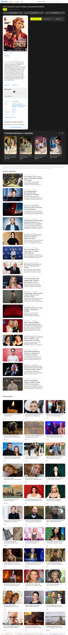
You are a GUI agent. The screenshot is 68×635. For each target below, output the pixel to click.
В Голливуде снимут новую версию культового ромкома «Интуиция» (33, 178)
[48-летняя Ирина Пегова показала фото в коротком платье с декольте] (34, 473)
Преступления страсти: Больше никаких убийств (41, 157)
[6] (16, 93)
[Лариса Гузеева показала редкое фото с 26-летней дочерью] (55, 410)
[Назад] (59, 133)
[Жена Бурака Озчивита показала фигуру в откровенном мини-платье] (13, 579)
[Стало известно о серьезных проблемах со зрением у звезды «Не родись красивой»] (34, 579)
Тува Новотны (15, 104)
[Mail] (2, 1)
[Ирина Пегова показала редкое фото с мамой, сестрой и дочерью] (55, 452)
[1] (5, 93)
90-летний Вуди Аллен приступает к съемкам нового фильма (31, 251)
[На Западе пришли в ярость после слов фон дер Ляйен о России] (34, 558)
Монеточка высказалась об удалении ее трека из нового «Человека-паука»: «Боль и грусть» (33, 367)
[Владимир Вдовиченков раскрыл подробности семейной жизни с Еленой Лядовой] (13, 452)
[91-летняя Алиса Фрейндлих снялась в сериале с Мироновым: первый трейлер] (55, 558)
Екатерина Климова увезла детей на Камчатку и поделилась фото (33, 236)
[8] (21, 93)
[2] (7, 93)
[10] (25, 93)
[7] (18, 93)
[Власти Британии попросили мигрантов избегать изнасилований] (13, 495)
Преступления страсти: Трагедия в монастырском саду (10, 157)
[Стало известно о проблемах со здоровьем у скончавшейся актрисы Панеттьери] (34, 410)
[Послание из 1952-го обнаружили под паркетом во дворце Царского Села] (34, 431)
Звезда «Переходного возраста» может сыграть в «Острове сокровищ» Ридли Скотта (32, 382)
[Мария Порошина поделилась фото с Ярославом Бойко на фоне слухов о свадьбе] (55, 431)
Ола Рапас (19, 105)
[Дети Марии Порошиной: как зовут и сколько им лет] (55, 579)
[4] (12, 93)
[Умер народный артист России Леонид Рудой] (13, 410)
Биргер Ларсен (15, 101)
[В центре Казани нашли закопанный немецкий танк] (13, 537)
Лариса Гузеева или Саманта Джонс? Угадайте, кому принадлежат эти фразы (33, 338)
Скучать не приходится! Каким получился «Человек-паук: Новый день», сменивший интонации (33, 207)
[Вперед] (62, 133)
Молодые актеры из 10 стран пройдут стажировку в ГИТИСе (33, 309)
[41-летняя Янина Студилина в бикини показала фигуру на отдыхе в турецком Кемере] (55, 495)
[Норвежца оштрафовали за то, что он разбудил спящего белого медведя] (55, 622)
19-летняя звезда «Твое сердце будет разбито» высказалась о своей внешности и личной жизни (33, 280)
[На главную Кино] (5, 1)
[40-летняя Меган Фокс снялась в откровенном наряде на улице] (55, 537)
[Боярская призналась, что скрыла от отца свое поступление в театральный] (55, 473)
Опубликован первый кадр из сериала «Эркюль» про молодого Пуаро (33, 295)
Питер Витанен (20, 106)
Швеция (14, 109)
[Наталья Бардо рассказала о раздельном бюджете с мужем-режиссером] (55, 601)
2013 (5, 53)
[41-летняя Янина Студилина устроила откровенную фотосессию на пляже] (34, 537)
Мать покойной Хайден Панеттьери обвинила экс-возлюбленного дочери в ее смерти (33, 324)
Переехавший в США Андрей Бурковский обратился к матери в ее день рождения (33, 222)
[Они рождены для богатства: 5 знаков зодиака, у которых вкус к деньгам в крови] (13, 558)
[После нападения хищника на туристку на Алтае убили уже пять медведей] (13, 431)
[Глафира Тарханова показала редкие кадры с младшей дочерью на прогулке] (34, 601)
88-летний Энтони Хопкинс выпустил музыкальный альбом (33, 265)
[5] (14, 93)
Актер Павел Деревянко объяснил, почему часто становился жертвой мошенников (32, 353)
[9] (23, 93)
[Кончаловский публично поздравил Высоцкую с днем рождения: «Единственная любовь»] (13, 601)
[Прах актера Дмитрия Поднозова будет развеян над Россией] (55, 516)
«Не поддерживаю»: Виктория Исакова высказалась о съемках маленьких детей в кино (32, 193)
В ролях (6, 103)
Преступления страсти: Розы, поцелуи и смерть (26, 157)
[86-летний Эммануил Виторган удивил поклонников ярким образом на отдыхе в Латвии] (13, 622)
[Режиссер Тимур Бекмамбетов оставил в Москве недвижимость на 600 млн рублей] (34, 516)
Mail (2, 634)
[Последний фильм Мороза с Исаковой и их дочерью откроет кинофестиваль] (34, 622)
